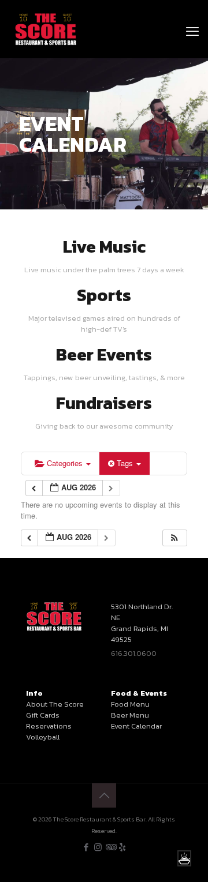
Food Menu (130, 704)
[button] (174, 538)
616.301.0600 (134, 653)
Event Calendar (136, 725)
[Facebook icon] (85, 847)
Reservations (49, 725)
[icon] (122, 847)
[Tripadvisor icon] (110, 847)
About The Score (55, 704)
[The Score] (45, 29)
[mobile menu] (192, 17)
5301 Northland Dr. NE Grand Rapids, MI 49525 (142, 623)
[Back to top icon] (104, 795)
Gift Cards (43, 715)
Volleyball (43, 736)
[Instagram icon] (98, 847)
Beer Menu (130, 715)
